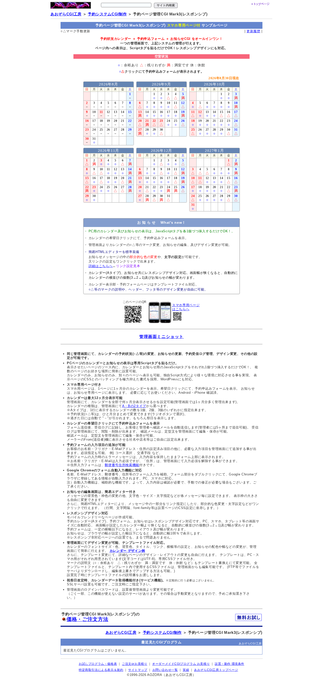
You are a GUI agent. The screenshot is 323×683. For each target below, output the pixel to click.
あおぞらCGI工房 (66, 14)
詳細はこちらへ (101, 266)
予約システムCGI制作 (107, 14)
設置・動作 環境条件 (229, 664)
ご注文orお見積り (134, 664)
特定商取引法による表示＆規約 (101, 670)
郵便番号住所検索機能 (122, 465)
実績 (186, 670)
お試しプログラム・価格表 (98, 664)
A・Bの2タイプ (134, 406)
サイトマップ (137, 670)
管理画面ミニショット (161, 336)
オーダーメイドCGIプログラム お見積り (181, 664)
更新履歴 (253, 31)
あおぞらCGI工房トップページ (216, 670)
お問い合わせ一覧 (165, 670)
